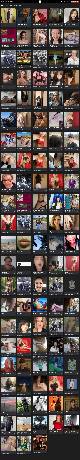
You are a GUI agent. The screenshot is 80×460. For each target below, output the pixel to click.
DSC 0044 (19, 169)
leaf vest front (68, 372)
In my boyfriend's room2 (38, 107)
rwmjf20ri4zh (5, 272)
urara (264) (52, 65)
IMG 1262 (67, 65)
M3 (2, 24)
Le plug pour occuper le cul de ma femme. (70, 431)
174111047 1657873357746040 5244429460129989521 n (38, 231)
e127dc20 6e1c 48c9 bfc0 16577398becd (38, 45)
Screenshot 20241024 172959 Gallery (54, 127)
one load (35, 352)
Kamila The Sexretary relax (38, 313)
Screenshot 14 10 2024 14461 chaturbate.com (38, 86)
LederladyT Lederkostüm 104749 (7, 432)
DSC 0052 (51, 189)
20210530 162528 (5, 65)
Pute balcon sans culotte (70, 352)
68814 (3, 313)
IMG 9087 (19, 127)
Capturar (19, 272)
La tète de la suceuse (70, 411)
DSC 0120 (67, 127)
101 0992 (67, 45)
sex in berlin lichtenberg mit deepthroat (54, 107)
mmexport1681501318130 (54, 352)
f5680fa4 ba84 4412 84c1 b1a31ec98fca (38, 169)
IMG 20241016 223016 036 (7, 452)
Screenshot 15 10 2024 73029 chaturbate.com (22, 432)
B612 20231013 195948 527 (70, 24)
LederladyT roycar (21, 65)
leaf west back (68, 293)
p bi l (34, 251)
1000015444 (4, 127)
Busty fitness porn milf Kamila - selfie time (38, 411)
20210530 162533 (21, 231)
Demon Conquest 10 (22, 210)
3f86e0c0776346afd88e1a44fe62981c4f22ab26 (70, 333)
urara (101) (35, 189)
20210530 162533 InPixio (38, 65)
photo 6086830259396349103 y (38, 272)
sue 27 (66, 392)
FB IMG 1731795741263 (22, 393)
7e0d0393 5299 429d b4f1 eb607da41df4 (22, 24)
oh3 (50, 272)
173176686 (35, 372)
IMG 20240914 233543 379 (38, 392)
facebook (35, 333)
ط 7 (2, 86)
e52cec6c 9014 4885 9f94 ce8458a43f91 (38, 148)
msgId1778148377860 (22, 86)
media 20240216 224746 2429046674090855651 (7, 334)
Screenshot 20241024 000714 (70, 251)
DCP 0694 (51, 251)
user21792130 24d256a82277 (70, 107)
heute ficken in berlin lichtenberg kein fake (70, 313)
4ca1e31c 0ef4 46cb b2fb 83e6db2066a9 (7, 293)
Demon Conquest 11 (6, 45)
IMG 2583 (35, 127)
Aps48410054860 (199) (7, 251)
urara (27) (67, 86)
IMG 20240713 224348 (54, 24)
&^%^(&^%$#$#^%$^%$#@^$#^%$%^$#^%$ (7, 107)
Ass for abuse (52, 148)
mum (66, 169)
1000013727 (52, 45)
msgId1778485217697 (54, 431)
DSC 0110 (67, 272)
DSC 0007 (19, 353)
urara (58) (19, 251)
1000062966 (4, 393)
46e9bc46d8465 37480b (38, 210)
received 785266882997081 (7, 353)
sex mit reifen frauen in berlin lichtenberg (22, 452)
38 (33, 451)
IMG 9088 (67, 231)
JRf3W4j (19, 334)
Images (11, 5)
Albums (16, 5)
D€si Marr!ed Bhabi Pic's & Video (54, 210)
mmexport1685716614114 (54, 86)
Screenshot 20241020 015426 (54, 169)
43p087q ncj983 (53, 231)
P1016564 (35, 431)
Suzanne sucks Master (54, 313)
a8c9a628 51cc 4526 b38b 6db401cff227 (22, 45)
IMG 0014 (19, 148)
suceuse (19, 373)
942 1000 (35, 293)
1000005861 (4, 148)
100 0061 (3, 412)
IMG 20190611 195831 (6, 189)
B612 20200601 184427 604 (70, 210)
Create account (75, 1)
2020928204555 (53, 372)
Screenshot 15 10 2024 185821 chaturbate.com (38, 24)
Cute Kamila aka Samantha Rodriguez (54, 411)
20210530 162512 (53, 293)
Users (20, 5)
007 (66, 189)
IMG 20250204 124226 (70, 148)
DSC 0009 (51, 392)
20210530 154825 (21, 189)
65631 (3, 169)
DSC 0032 (4, 231)
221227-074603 (5, 210)
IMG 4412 (19, 313)
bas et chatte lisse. (21, 107)
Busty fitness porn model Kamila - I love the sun (7, 373)
